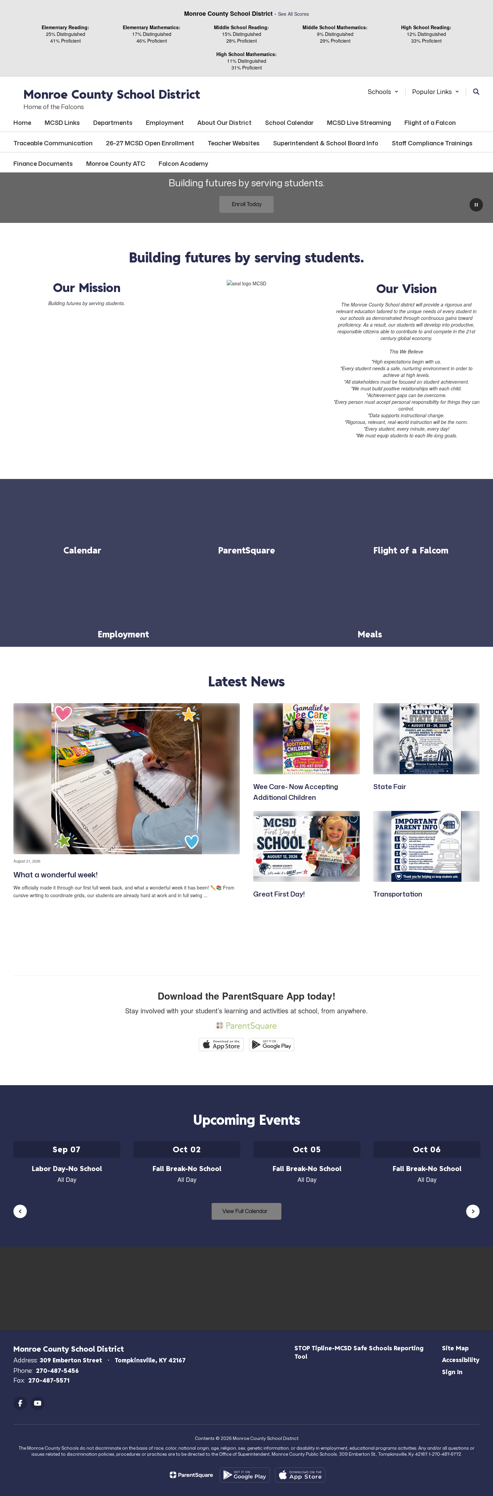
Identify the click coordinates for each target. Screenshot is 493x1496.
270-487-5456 (57, 1370)
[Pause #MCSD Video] (476, 205)
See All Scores (293, 13)
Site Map (455, 1348)
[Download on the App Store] (300, 1475)
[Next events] (473, 1211)
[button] (383, 91)
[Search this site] (476, 91)
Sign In (452, 1372)
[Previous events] (20, 1211)
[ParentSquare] (191, 1475)
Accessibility (461, 1360)
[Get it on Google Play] (245, 1475)
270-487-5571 (48, 1380)
